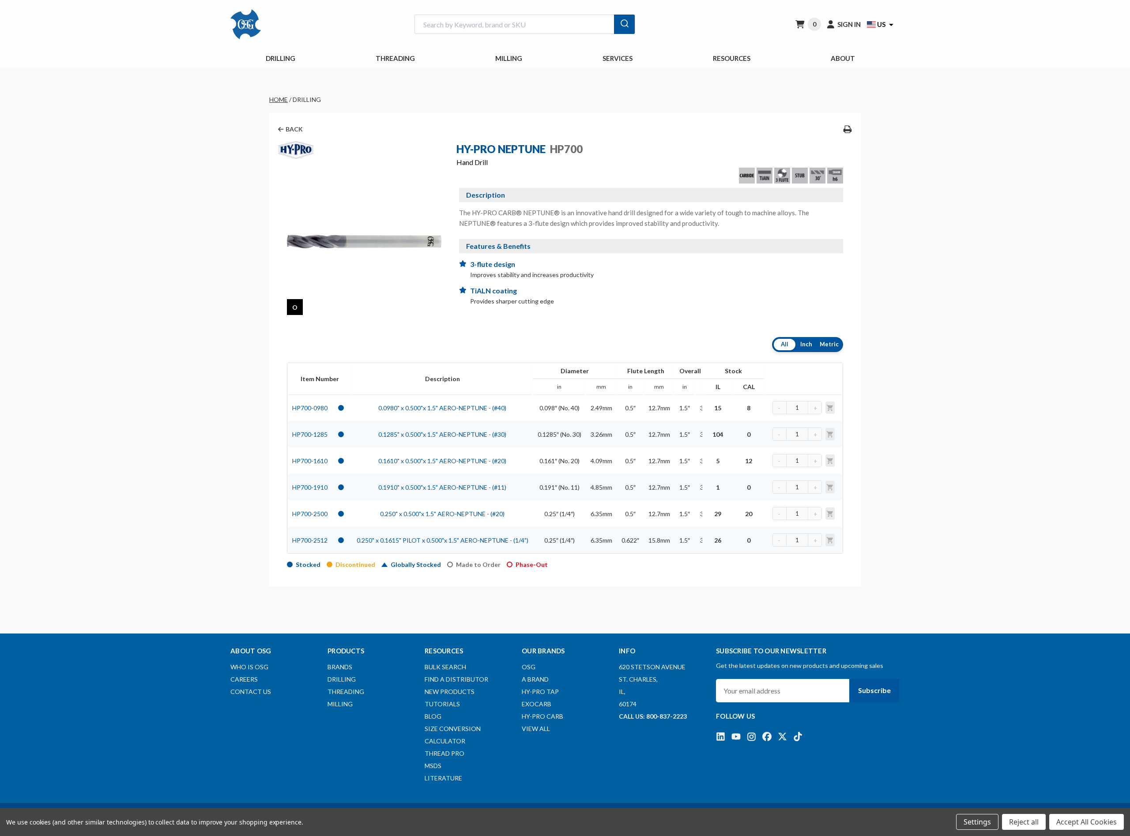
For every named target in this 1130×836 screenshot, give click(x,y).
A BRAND (535, 679)
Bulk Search (445, 667)
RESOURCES (731, 58)
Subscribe (874, 690)
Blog (433, 716)
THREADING (395, 58)
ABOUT (843, 58)
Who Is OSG (249, 667)
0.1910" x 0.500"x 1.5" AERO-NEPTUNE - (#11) (442, 487)
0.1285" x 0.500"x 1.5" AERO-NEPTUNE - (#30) (442, 434)
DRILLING (280, 58)
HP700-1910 (310, 487)
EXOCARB (536, 704)
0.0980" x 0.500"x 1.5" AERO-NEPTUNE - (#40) (442, 408)
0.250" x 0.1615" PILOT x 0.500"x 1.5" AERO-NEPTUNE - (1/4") (442, 540)
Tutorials (442, 704)
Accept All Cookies (1086, 822)
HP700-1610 (310, 461)
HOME (278, 99)
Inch (806, 344)
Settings (977, 822)
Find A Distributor (456, 679)
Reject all (1024, 822)
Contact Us (250, 691)
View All (536, 728)
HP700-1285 (310, 434)
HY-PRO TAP (540, 691)
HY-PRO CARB (542, 716)
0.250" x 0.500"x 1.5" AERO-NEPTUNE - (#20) (442, 513)
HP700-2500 (310, 513)
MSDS (433, 765)
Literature (443, 778)
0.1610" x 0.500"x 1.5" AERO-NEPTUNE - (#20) (442, 461)
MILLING (508, 58)
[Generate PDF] (847, 129)
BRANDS (340, 667)
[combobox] (524, 24)
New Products (450, 691)
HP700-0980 (310, 408)
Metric (829, 344)
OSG (528, 667)
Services (618, 58)
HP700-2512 (310, 540)
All (784, 344)
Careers (244, 679)
